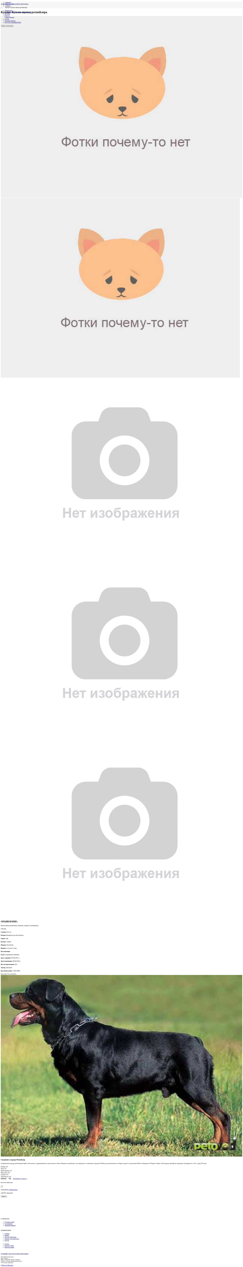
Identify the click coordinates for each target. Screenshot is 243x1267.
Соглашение (9, 1224)
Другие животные (20, 12)
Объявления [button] (8, 10)
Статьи (7, 19)
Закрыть (4, 1196)
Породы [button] (7, 15)
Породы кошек (9, 1247)
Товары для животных (12, 1239)
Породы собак (9, 1245)
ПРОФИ (7, 14)
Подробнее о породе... (20, 1178)
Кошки (12, 12)
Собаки (7, 12)
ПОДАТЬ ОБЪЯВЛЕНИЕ (13, 22)
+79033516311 (13, 1190)
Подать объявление (7, 26)
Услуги (29, 12)
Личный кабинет (10, 21)
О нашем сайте (9, 1222)
